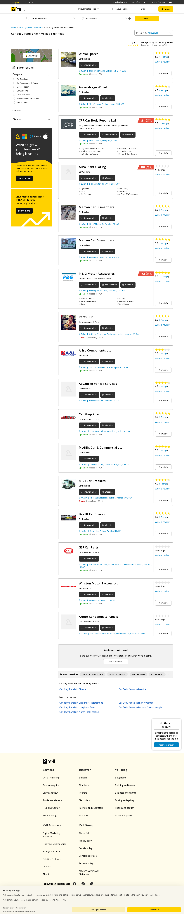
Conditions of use (88, 855)
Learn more (24, 210)
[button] (74, 18)
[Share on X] (91, 883)
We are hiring (50, 815)
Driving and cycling (124, 800)
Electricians (84, 800)
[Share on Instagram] (83, 883)
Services (48, 770)
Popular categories (87, 8)
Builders (83, 777)
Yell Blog (121, 770)
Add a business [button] (115, 661)
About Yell (84, 833)
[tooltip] (129, 18)
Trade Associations (52, 800)
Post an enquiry (51, 785)
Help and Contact (51, 807)
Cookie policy (85, 848)
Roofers (83, 792)
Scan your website (52, 851)
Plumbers (84, 785)
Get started (24, 178)
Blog (143, 8)
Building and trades (125, 785)
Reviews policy (86, 863)
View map (32, 55)
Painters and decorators (91, 807)
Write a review (162, 61)
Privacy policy (85, 840)
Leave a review (50, 792)
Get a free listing (138, 2)
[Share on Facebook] (74, 883)
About (46, 874)
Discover (85, 770)
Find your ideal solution (54, 843)
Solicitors (83, 815)
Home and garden (124, 815)
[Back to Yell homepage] (18, 9)
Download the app (120, 2)
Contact (47, 866)
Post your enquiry (120, 8)
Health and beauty (124, 807)
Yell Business (28, 2)
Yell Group (86, 825)
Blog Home (120, 777)
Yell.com (15, 2)
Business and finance (125, 792)
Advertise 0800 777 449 (161, 2)
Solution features (51, 859)
